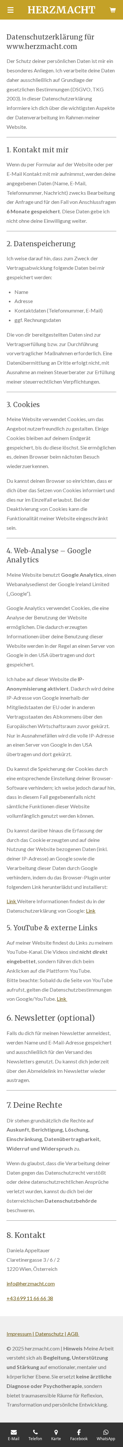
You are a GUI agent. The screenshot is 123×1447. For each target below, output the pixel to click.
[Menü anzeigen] (10, 9)
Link (12, 901)
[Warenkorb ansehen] (112, 9)
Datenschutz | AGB (57, 1334)
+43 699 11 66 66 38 (30, 1298)
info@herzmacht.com (31, 1283)
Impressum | (21, 1334)
